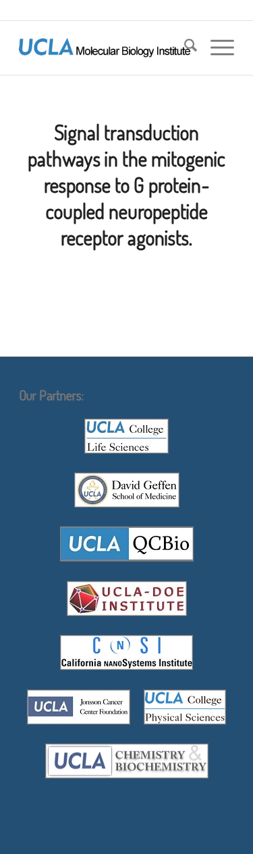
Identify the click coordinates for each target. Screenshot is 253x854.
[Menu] (215, 48)
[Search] (184, 48)
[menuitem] (184, 48)
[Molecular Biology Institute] (105, 48)
